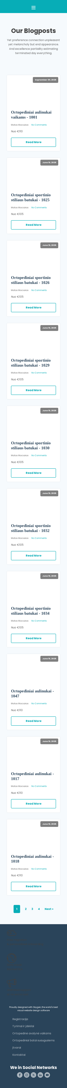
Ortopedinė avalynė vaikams (31, 1033)
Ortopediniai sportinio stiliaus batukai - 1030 (31, 445)
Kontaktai (18, 1055)
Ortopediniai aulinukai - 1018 (32, 859)
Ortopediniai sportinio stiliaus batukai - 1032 (31, 528)
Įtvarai (16, 1048)
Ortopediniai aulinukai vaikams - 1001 (31, 114)
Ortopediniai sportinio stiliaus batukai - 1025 (31, 197)
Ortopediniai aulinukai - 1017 (32, 776)
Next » (49, 909)
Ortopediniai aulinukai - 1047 (32, 693)
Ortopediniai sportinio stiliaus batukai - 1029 (31, 362)
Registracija (20, 1019)
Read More (33, 142)
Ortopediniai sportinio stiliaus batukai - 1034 (31, 611)
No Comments (39, 124)
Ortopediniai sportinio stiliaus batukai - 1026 (31, 280)
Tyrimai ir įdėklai (23, 1026)
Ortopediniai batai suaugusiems (33, 1040)
